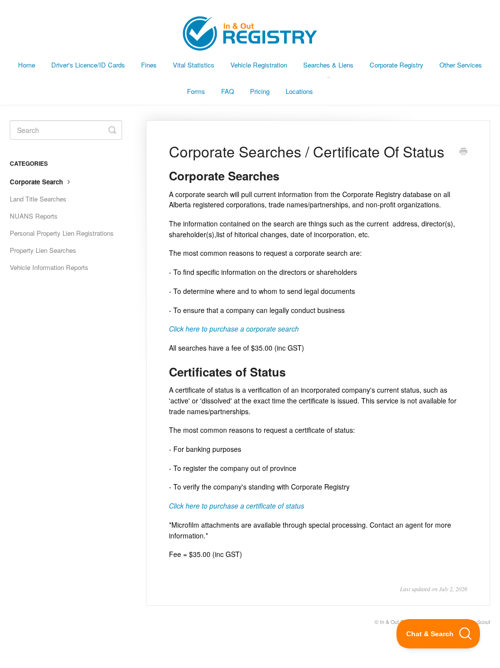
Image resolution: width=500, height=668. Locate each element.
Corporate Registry (396, 64)
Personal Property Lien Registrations (62, 233)
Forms (196, 91)
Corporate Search (37, 181)
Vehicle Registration (258, 64)
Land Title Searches (38, 198)
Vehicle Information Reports (49, 267)
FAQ (227, 91)
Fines (149, 64)
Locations (299, 91)
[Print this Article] (463, 152)
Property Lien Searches (43, 250)
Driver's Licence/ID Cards (88, 64)
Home (26, 64)
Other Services (460, 64)
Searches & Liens (328, 64)
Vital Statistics (193, 64)
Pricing (260, 91)
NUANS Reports (34, 216)
